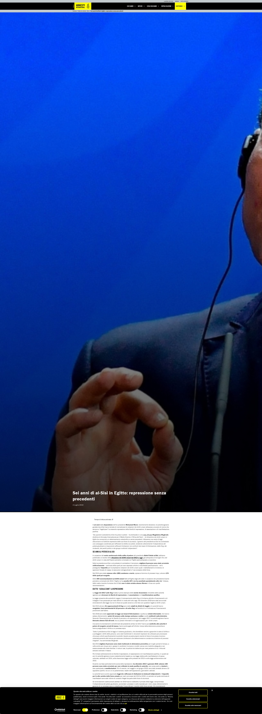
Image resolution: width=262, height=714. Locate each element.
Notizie (140, 6)
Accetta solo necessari (193, 705)
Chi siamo (130, 6)
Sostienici (179, 6)
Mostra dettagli (153, 710)
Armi (88, 11)
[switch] (104, 710)
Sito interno (184, 1)
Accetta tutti (193, 692)
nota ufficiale (147, 535)
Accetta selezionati (193, 699)
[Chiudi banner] (212, 690)
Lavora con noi (168, 1)
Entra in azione (166, 6)
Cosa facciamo (152, 6)
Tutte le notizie (82, 11)
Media (177, 1)
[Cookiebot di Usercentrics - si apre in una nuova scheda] (60, 710)
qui (126, 703)
